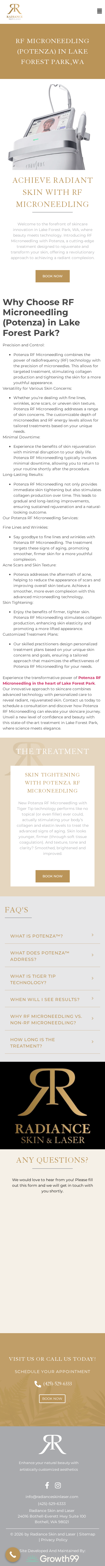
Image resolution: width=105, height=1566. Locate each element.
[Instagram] (58, 1485)
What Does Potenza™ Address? (39, 956)
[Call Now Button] (12, 1554)
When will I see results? (45, 999)
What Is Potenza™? (36, 936)
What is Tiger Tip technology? (33, 979)
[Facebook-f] (47, 1485)
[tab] (52, 935)
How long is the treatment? (32, 1043)
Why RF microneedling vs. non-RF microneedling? (46, 1019)
